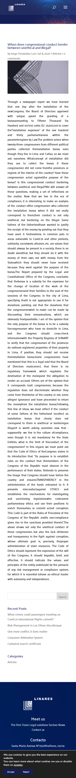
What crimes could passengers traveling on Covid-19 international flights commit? (34, 617)
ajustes (18, 765)
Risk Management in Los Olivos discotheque (35, 625)
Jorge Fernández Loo (23, 53)
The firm (16, 724)
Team (25, 724)
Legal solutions (39, 724)
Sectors (53, 724)
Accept (10, 771)
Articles (56, 53)
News (61, 724)
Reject (26, 771)
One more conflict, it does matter (27, 631)
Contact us (38, 729)
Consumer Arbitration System (25, 637)
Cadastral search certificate (24, 643)
